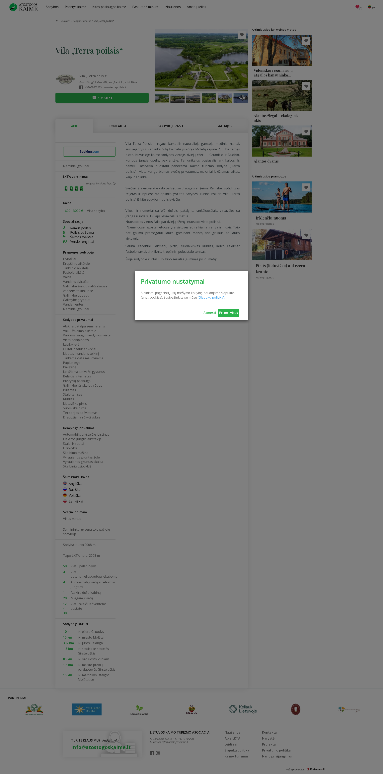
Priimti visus (228, 313)
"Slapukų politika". (211, 297)
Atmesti (209, 313)
